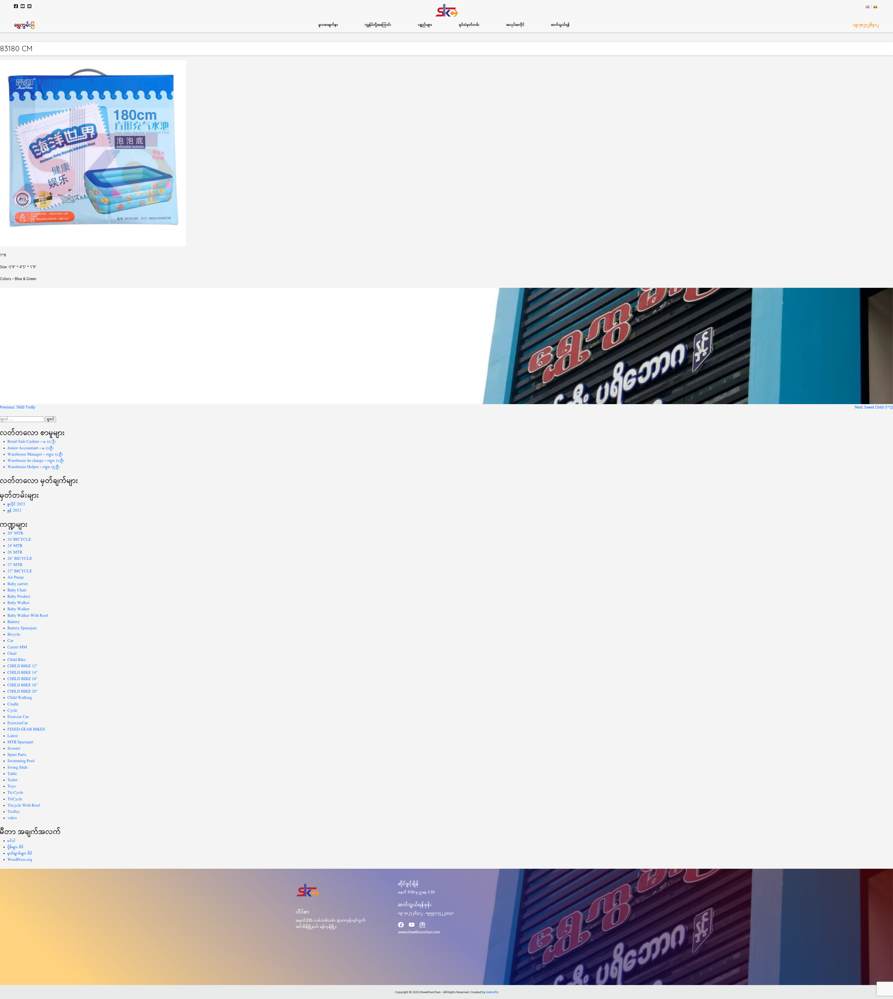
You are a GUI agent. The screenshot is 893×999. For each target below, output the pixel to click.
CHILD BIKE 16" (22, 679)
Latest (12, 736)
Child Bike (16, 660)
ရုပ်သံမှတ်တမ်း (469, 25)
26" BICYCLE (19, 558)
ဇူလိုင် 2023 (16, 504)
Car (10, 641)
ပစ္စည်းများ (425, 25)
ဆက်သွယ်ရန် (560, 25)
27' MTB (14, 565)
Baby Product (18, 596)
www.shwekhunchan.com (419, 932)
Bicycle (13, 634)
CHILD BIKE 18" (22, 685)
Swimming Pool (20, 761)
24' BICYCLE (19, 539)
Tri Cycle (15, 792)
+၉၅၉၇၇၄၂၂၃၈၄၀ (440, 913)
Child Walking (19, 698)
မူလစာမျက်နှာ (328, 25)
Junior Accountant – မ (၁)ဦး (30, 448)
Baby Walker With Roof (27, 615)
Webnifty (492, 992)
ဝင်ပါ (11, 841)
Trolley (13, 812)
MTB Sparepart (20, 742)
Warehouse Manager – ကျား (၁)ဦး (35, 454)
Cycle (12, 710)
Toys (11, 786)
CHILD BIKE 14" (22, 672)
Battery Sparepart (22, 628)
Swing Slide (17, 767)
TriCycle (14, 799)
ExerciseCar (17, 723)
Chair (12, 653)
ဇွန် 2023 (14, 510)
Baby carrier (17, 584)
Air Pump (15, 577)
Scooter (13, 748)
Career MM (17, 647)
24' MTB (14, 546)
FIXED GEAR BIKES (26, 729)
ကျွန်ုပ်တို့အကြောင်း (378, 25)
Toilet (12, 780)
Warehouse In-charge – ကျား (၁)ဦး (36, 460)
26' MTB (14, 552)
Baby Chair (17, 590)
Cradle (13, 704)
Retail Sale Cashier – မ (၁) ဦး (31, 441)
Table (12, 774)
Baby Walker (18, 603)
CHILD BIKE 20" (22, 691)
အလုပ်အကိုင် (515, 25)
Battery (13, 622)
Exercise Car (18, 717)
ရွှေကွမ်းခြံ (24, 24)
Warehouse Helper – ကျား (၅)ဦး (33, 467)
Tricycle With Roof (23, 805)
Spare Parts (16, 755)
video (12, 818)
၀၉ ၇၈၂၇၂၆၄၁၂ (866, 24)
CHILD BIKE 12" (22, 666)
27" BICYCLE (19, 571)
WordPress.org (19, 859)
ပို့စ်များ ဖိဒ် (15, 847)
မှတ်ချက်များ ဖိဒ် (19, 853)
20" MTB (15, 533)
